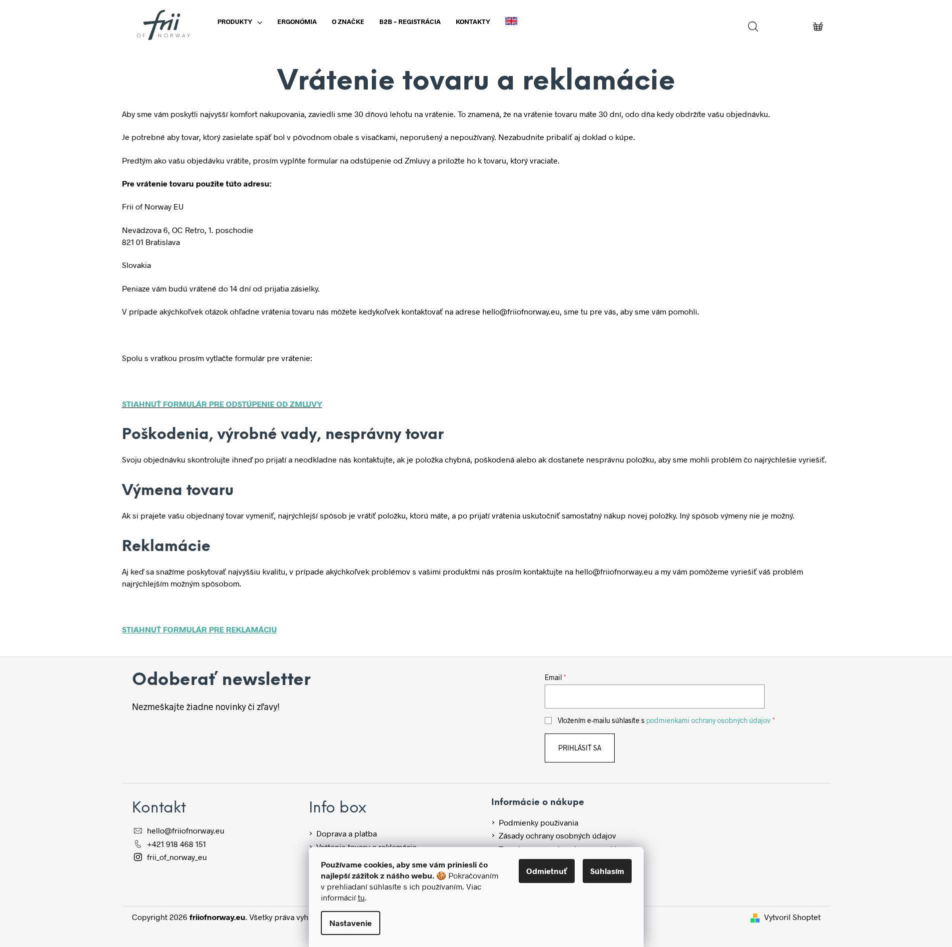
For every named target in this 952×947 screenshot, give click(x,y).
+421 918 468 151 (176, 843)
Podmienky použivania (538, 822)
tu (361, 897)
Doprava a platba (346, 833)
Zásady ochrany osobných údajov (557, 835)
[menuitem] (240, 21)
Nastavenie (350, 923)
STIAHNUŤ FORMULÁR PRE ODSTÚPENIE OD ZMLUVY (222, 403)
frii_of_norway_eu (177, 857)
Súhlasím (607, 871)
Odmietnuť (546, 871)
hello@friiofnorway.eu (185, 830)
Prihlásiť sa (579, 748)
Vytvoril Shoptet (792, 917)
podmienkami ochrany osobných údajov (708, 720)
